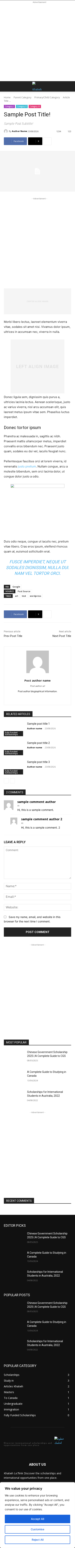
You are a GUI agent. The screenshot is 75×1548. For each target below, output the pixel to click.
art (16, 595)
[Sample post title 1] (14, 729)
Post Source (24, 591)
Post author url (37, 686)
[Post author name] (37, 662)
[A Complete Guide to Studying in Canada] (14, 1077)
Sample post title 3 (38, 762)
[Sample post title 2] (14, 748)
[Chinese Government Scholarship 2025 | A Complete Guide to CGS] (14, 1057)
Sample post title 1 (38, 723)
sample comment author (36, 801)
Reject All (37, 1539)
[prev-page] (6, 780)
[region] (37, 1515)
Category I (9, 106)
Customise (37, 1529)
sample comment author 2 (41, 819)
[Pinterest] (34, 697)
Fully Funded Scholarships (11, 733)
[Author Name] (6, 131)
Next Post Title (61, 636)
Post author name (37, 680)
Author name (34, 728)
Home (7, 97)
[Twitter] (27, 697)
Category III (35, 106)
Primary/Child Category (47, 97)
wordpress (35, 595)
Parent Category (22, 97)
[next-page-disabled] (12, 780)
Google (16, 586)
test (24, 595)
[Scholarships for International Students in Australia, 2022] (14, 1097)
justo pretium (27, 466)
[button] (6, 86)
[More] (47, 141)
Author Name (19, 131)
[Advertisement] (37, 41)
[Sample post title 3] (14, 767)
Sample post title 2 (38, 742)
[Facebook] (40, 697)
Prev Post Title (13, 636)
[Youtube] (47, 697)
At (18, 806)
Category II (22, 106)
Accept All (37, 1518)
